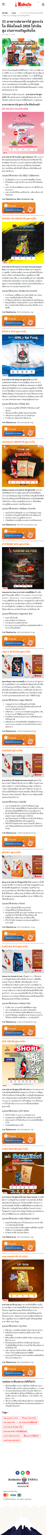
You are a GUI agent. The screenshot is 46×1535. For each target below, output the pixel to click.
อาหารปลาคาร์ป (9, 1422)
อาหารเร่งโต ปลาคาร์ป (11, 1436)
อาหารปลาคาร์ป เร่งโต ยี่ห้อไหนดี (14, 1431)
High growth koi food (10, 1418)
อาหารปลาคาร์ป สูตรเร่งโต (12, 1427)
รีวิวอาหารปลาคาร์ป (29, 1418)
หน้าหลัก (5, 13)
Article (14, 13)
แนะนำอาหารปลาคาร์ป (11, 1440)
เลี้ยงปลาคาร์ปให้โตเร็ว (31, 1436)
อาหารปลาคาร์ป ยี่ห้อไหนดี (28, 1422)
